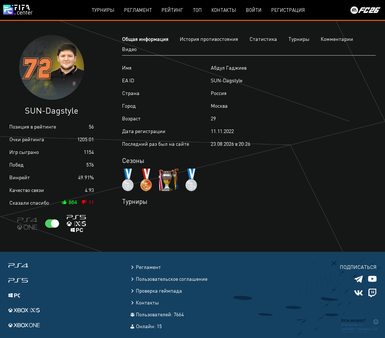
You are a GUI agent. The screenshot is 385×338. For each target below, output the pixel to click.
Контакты (223, 9)
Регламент (138, 9)
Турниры (103, 9)
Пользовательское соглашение (171, 278)
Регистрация (288, 9)
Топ (197, 9)
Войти (254, 9)
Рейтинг (172, 9)
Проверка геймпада (159, 290)
